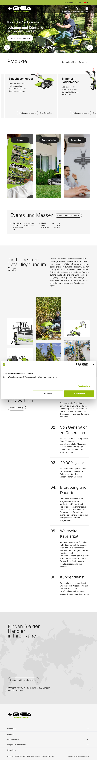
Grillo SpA (11, 729)
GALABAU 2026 (17, 224)
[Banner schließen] (93, 364)
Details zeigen (84, 386)
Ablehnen (48, 394)
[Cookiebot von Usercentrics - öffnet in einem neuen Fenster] (78, 364)
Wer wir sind (15, 407)
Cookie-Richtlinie (48, 756)
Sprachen (11, 750)
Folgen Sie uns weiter (16, 745)
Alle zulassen (79, 394)
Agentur (10, 734)
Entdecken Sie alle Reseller (22, 680)
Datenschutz (35, 756)
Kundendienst (13, 739)
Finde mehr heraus (21, 113)
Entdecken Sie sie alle (67, 215)
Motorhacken (16, 36)
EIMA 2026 (43, 224)
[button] (5, 47)
